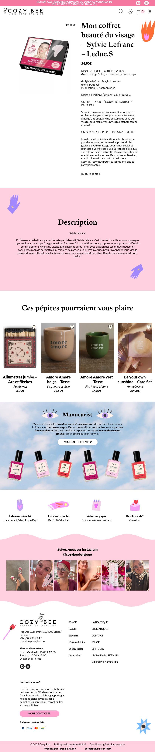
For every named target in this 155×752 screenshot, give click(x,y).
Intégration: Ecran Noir (98, 748)
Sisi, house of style (58, 386)
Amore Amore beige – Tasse (58, 379)
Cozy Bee (45, 744)
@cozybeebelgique (77, 554)
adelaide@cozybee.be (32, 641)
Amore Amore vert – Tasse (96, 379)
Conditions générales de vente (107, 744)
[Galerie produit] (47, 57)
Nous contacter (39, 713)
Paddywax (20, 386)
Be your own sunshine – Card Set (135, 379)
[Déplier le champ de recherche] (121, 11)
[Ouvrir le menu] (150, 11)
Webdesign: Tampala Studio (60, 748)
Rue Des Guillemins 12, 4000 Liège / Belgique (40, 633)
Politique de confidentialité (70, 744)
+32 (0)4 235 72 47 (31, 638)
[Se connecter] (130, 11)
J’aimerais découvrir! (77, 442)
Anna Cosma (135, 386)
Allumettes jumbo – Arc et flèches (20, 379)
